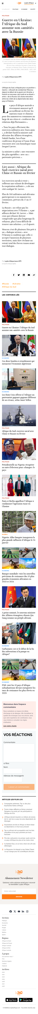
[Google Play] (26, 1000)
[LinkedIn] (23, 911)
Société (32, 9)
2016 (3, 986)
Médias (4, 932)
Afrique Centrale (6, 945)
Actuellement (6, 9)
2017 (3, 984)
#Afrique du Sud (9, 287)
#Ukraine (16, 284)
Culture (4, 930)
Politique (15, 9)
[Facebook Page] (10, 911)
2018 (3, 981)
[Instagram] (27, 911)
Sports (4, 934)
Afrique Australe (6, 950)
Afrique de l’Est (6, 948)
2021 (3, 974)
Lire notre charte (10, 726)
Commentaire (9, 742)
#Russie (5, 284)
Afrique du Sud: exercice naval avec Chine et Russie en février (18, 170)
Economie (24, 9)
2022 (3, 972)
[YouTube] (19, 911)
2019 (3, 979)
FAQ (3, 959)
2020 (3, 977)
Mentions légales (7, 961)
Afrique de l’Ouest (7, 943)
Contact (4, 963)
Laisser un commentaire (19, 787)
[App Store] (11, 1000)
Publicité (4, 966)
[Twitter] (15, 911)
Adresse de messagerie (14, 776)
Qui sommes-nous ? (7, 956)
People (4, 927)
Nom (6, 767)
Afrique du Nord (6, 941)
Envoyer (19, 896)
